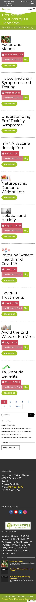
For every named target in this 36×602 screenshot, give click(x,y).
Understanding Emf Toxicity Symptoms (16, 120)
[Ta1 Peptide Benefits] (6, 367)
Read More (9, 66)
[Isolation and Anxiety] (6, 211)
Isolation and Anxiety (13, 217)
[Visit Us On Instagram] (25, 512)
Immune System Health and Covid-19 (17, 259)
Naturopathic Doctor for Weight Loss (14, 187)
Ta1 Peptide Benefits (12, 374)
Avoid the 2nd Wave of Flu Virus (18, 334)
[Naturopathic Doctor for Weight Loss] (6, 178)
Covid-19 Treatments (12, 295)
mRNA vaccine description (15, 145)
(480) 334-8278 (15, 487)
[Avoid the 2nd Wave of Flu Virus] (6, 327)
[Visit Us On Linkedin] (20, 512)
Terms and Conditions (24, 599)
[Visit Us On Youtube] (15, 512)
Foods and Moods (11, 46)
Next (18, 406)
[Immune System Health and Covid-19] (6, 250)
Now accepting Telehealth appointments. (9, 3)
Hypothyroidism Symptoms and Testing (16, 82)
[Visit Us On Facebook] (11, 512)
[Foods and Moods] (6, 39)
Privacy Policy (8, 599)
